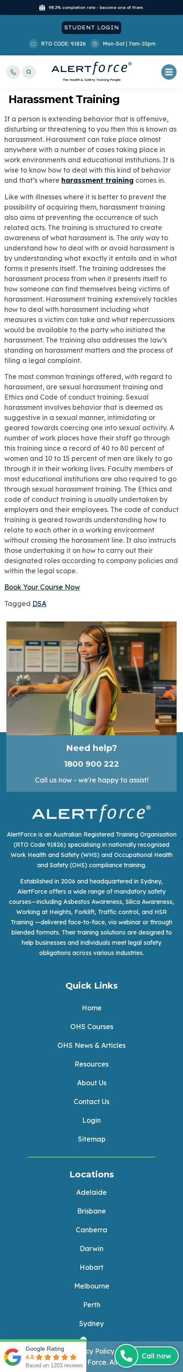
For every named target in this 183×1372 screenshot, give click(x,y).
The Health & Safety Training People (92, 80)
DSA (39, 603)
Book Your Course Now (42, 587)
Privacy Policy (91, 1351)
